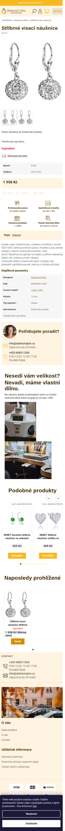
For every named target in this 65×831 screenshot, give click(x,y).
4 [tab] (31, 564)
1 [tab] (21, 564)
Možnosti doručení (17, 155)
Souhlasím (31, 823)
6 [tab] (38, 564)
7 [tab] (41, 564)
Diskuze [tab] (16, 235)
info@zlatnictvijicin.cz (22, 343)
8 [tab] (45, 564)
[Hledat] (34, 11)
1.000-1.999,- (37, 290)
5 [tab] (34, 564)
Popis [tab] (7, 235)
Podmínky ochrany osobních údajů (20, 761)
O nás (5, 735)
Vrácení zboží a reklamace (15, 766)
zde (34, 806)
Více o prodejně (12, 712)
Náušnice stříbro (38, 277)
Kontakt (6, 739)
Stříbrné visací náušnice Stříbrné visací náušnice (17, 623)
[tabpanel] (17, 531)
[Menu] (57, 11)
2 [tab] (24, 564)
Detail (18, 641)
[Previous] (48, 498)
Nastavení (31, 813)
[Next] (58, 498)
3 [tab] (27, 564)
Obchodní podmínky (12, 756)
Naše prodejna (9, 730)
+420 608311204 (19, 352)
